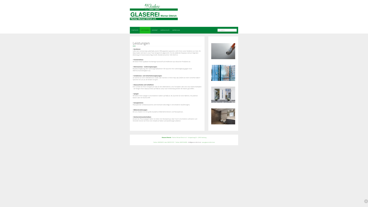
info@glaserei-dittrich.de (194, 142)
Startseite (134, 30)
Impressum (176, 30)
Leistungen (145, 30)
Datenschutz (164, 30)
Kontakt (155, 30)
